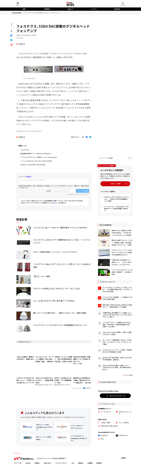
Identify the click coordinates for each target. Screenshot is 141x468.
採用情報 (89, 463)
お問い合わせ (47, 463)
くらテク (94, 9)
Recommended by (78, 388)
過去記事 (117, 9)
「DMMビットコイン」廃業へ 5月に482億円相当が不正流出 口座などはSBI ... (63, 359)
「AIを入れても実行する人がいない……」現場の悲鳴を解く (44, 380)
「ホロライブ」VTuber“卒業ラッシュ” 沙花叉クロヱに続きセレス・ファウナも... (25, 380)
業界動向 (47, 9)
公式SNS (27, 463)
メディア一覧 (17, 463)
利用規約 (123, 458)
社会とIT (70, 9)
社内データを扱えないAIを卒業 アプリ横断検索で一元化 (62, 380)
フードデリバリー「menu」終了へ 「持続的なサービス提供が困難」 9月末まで (116, 209)
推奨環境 (99, 463)
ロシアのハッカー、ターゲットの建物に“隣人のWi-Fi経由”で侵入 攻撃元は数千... (44, 359)
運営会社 (80, 463)
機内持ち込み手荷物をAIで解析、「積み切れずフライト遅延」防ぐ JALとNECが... (82, 380)
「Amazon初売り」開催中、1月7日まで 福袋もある (25, 358)
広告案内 (37, 463)
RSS (73, 463)
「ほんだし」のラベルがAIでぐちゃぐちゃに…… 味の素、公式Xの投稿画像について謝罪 (116, 199)
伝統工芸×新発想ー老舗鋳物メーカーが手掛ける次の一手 (81, 359)
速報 (24, 9)
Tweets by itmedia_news (108, 391)
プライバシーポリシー (61, 463)
